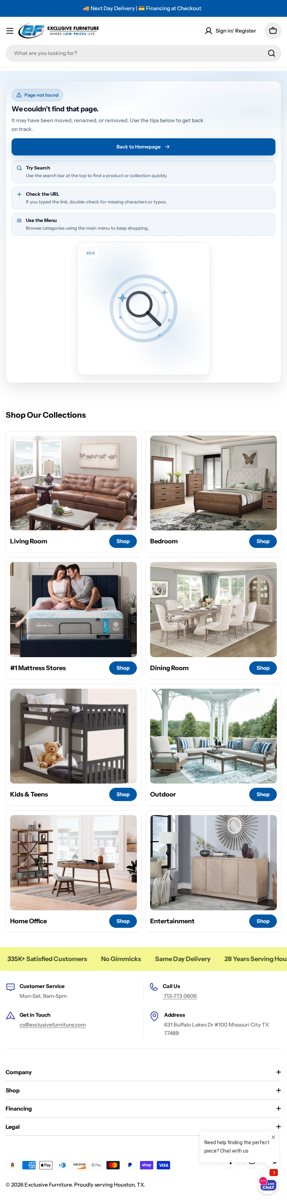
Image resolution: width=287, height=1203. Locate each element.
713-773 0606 (180, 996)
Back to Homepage (139, 147)
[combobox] (143, 53)
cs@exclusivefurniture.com (53, 1024)
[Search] (271, 53)
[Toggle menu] (10, 31)
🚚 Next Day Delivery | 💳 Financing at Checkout (142, 8)
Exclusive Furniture (48, 1184)
